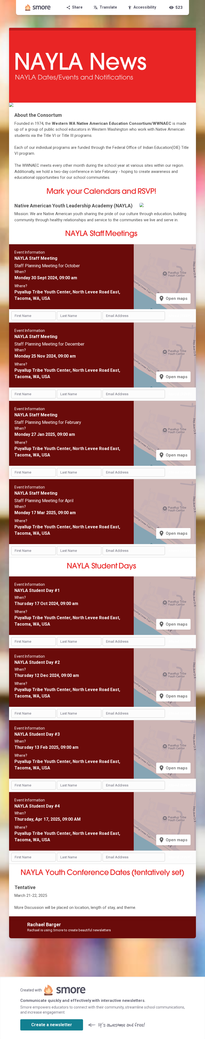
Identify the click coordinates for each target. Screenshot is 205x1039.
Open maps (172, 298)
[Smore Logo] (37, 7)
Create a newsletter (51, 1024)
